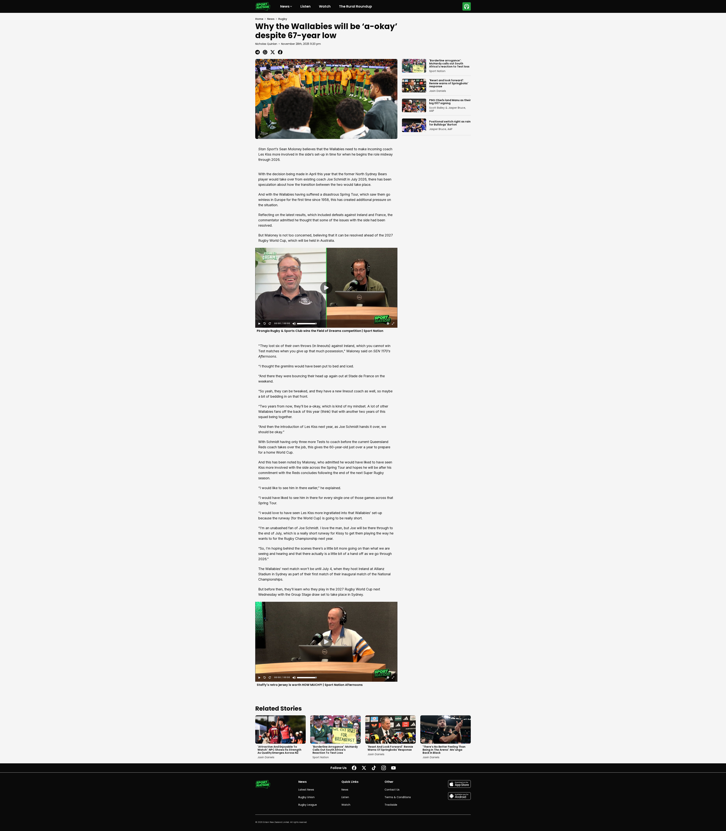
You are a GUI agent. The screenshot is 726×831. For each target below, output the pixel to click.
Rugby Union (306, 797)
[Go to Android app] (459, 796)
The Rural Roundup (355, 6)
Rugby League (307, 805)
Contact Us (392, 790)
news (271, 18)
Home (259, 19)
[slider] (326, 319)
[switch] (293, 323)
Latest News (306, 790)
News (344, 790)
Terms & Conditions (398, 797)
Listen (305, 6)
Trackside (391, 805)
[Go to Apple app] (459, 784)
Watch (325, 6)
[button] (326, 288)
